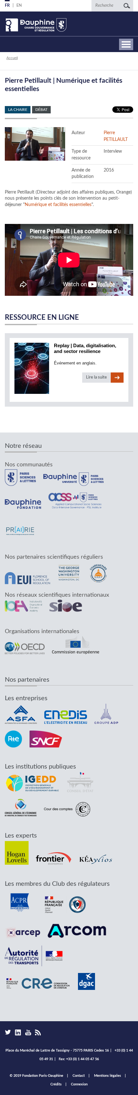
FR (7, 6)
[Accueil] (35, 25)
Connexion (79, 1084)
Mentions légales (107, 1075)
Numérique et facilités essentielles (58, 205)
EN (19, 6)
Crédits (56, 1084)
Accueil (12, 58)
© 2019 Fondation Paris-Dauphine (36, 1075)
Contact (79, 1075)
